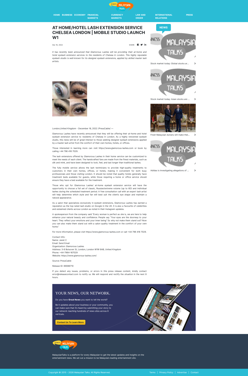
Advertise (182, 372)
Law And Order (141, 16)
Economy (80, 15)
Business (67, 15)
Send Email (64, 243)
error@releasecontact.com (65, 274)
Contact (195, 372)
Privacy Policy (166, 372)
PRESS (189, 15)
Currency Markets (117, 16)
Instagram (110, 209)
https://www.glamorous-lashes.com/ (79, 255)
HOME (56, 15)
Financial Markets (93, 16)
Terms (152, 372)
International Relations (163, 16)
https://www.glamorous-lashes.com (116, 148)
